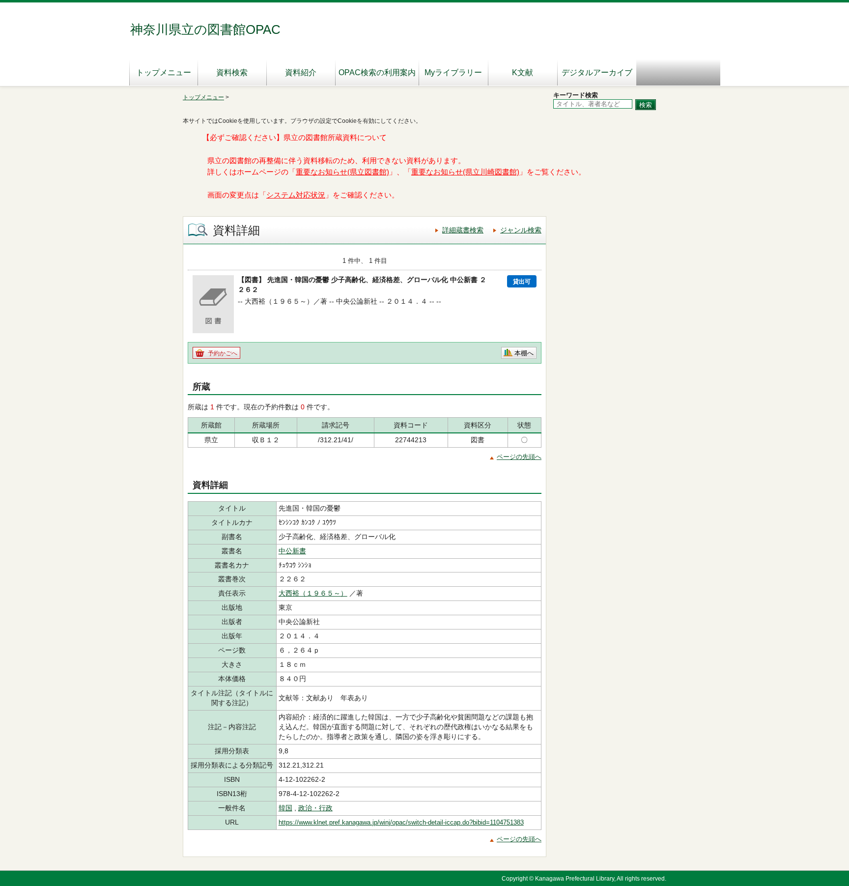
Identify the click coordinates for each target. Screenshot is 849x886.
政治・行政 (315, 808)
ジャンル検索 (520, 230)
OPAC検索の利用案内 (377, 72)
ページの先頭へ (519, 456)
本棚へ (524, 353)
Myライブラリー (453, 72)
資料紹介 (300, 72)
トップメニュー (163, 72)
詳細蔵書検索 (462, 230)
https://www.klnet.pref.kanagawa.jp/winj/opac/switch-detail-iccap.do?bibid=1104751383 (401, 822)
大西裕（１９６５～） (313, 593)
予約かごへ (222, 353)
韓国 (285, 808)
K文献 (522, 72)
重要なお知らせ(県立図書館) (342, 172)
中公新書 (292, 551)
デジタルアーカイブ (597, 72)
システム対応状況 (295, 195)
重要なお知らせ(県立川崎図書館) (465, 172)
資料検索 (232, 72)
